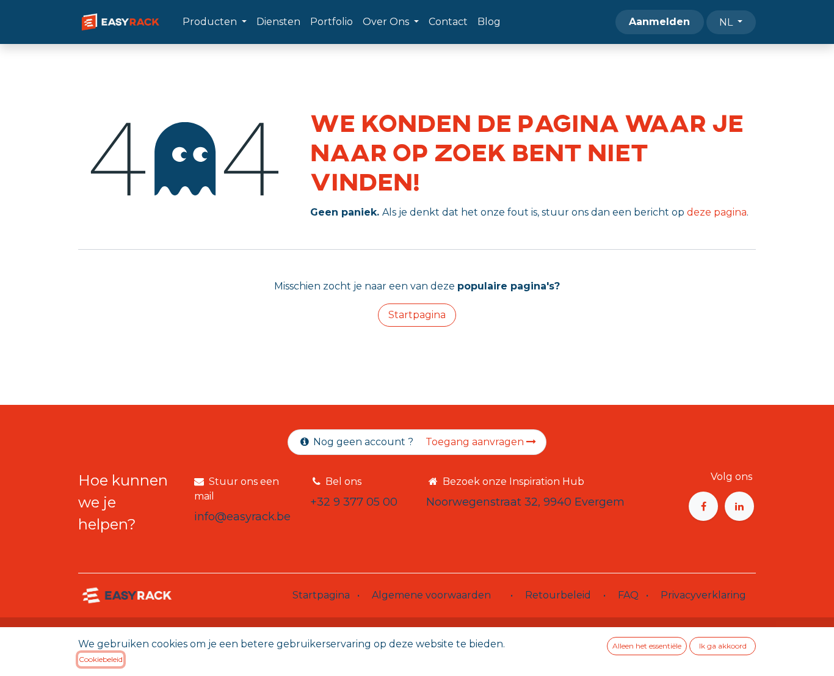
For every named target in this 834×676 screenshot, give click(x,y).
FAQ (628, 595)
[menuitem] (215, 22)
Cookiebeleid (101, 659)
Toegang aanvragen (476, 442)
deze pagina (717, 212)
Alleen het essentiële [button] (646, 645)
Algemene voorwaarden (431, 595)
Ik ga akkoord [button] (723, 645)
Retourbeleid (558, 595)
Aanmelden (659, 21)
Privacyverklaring (703, 595)
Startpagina (417, 315)
